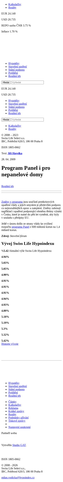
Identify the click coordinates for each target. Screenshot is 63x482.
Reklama (13, 408)
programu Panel (20, 226)
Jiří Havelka (15, 153)
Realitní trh (14, 76)
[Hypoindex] (24, 57)
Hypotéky (13, 63)
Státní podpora (16, 69)
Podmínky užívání (18, 417)
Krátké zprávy (16, 411)
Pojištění (13, 72)
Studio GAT (19, 445)
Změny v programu (12, 201)
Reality (12, 7)
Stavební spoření (17, 66)
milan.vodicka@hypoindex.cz (17, 477)
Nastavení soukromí (19, 427)
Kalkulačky (14, 4)
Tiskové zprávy (16, 420)
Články (12, 401)
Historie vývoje (9, 343)
